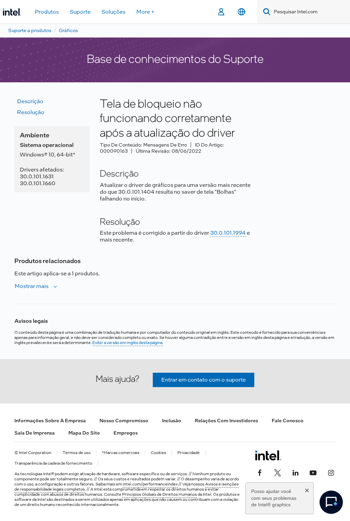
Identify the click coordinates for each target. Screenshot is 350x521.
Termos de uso (77, 452)
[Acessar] (221, 12)
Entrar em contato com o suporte (203, 379)
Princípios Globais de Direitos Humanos (159, 494)
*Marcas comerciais (120, 452)
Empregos (125, 433)
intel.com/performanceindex (150, 484)
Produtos (47, 11)
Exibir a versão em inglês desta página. (127, 342)
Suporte (80, 11)
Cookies (158, 452)
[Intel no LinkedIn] (295, 471)
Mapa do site (84, 433)
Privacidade (188, 452)
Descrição (30, 101)
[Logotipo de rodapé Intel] (268, 455)
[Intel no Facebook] (260, 471)
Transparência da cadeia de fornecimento (53, 463)
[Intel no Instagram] (331, 471)
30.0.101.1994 (228, 232)
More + (145, 11)
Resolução (30, 112)
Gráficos (68, 30)
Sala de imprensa (34, 433)
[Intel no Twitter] (277, 471)
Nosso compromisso (123, 420)
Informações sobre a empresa (50, 420)
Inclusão (171, 420)
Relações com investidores (226, 420)
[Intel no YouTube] (313, 471)
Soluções (113, 11)
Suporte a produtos (29, 30)
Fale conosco (288, 420)
